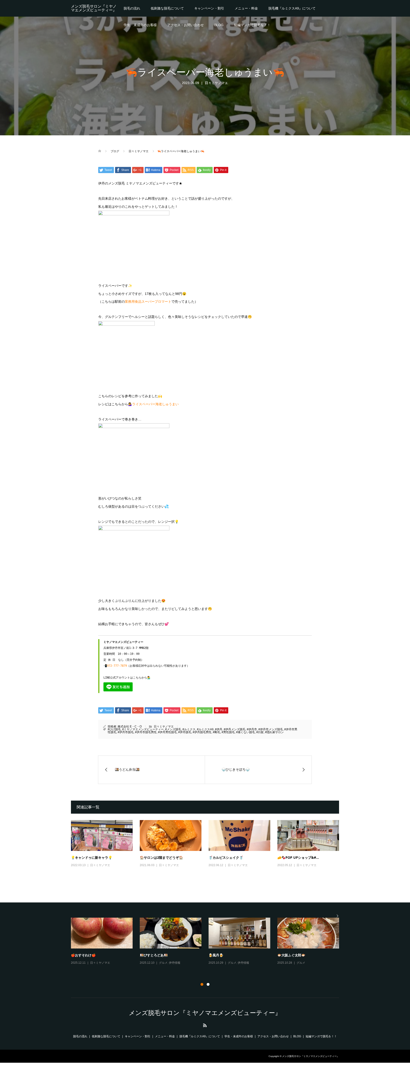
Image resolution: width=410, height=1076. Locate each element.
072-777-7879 (117, 665)
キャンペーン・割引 (209, 8)
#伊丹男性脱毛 (167, 732)
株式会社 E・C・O (130, 726)
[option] (208, 945)
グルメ (94, 962)
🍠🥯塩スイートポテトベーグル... (234, 955)
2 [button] (208, 984)
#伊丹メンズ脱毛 (234, 729)
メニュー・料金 (246, 8)
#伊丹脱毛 (184, 732)
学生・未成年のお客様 (140, 25)
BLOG (219, 25)
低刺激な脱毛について (167, 8)
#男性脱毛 (228, 732)
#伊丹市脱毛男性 (146, 732)
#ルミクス (189, 729)
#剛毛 (216, 732)
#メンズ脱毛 (173, 729)
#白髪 (260, 732)
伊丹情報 (312, 969)
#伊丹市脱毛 (126, 732)
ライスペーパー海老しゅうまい (155, 404)
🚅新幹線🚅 (149, 955)
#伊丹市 (252, 729)
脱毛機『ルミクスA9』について (292, 8)
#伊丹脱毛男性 (202, 732)
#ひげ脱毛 (114, 729)
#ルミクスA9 (205, 729)
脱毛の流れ (132, 8)
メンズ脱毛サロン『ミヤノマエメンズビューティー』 (93, 8)
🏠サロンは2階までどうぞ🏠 (161, 857)
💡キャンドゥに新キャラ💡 (91, 857)
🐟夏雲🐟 (78, 955)
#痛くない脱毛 (245, 732)
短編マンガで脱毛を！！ (252, 25)
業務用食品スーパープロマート (148, 301)
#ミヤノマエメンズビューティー (143, 729)
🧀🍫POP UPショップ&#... (298, 857)
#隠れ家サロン (274, 732)
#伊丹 (218, 729)
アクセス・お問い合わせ (185, 25)
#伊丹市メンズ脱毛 (270, 729)
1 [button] (201, 984)
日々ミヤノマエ (216, 83)
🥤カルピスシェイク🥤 (226, 857)
